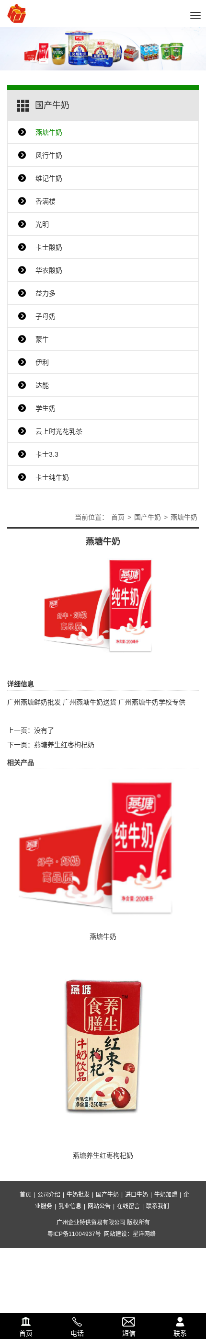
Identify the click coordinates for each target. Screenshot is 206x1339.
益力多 (45, 293)
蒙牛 (42, 339)
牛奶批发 (78, 1194)
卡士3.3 (46, 454)
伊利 (42, 362)
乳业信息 (69, 1206)
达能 (42, 385)
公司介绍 (48, 1194)
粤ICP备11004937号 (74, 1234)
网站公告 (99, 1206)
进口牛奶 (136, 1194)
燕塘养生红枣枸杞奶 (64, 745)
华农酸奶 (48, 270)
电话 (77, 1320)
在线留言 (128, 1206)
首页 (118, 517)
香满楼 (45, 201)
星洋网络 (144, 1234)
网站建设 (115, 1234)
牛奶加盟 (165, 1194)
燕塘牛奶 (48, 132)
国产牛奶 (147, 517)
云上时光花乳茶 (58, 431)
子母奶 (45, 316)
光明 (42, 224)
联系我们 (157, 1206)
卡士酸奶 (48, 247)
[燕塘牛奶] (103, 606)
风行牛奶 (48, 155)
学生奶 (45, 408)
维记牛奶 (48, 178)
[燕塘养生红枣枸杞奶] (103, 1047)
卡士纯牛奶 (52, 477)
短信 (129, 1320)
